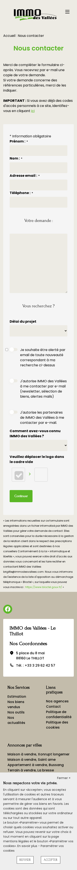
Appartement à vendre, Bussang (35, 764)
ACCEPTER (51, 860)
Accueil (9, 35)
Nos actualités (16, 720)
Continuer (21, 496)
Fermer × (64, 778)
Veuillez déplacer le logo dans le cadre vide (37, 459)
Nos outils (16, 712)
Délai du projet (23, 321)
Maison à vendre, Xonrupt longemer (38, 754)
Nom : (16, 158)
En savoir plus (27, 846)
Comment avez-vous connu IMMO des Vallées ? (35, 434)
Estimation (16, 696)
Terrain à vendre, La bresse (30, 770)
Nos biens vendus (15, 704)
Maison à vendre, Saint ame (31, 759)
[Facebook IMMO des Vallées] (7, 609)
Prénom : (19, 141)
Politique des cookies (57, 725)
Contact (53, 706)
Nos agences (57, 701)
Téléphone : (21, 192)
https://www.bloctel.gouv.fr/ (43, 587)
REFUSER (25, 860)
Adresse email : (25, 175)
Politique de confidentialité (58, 714)
